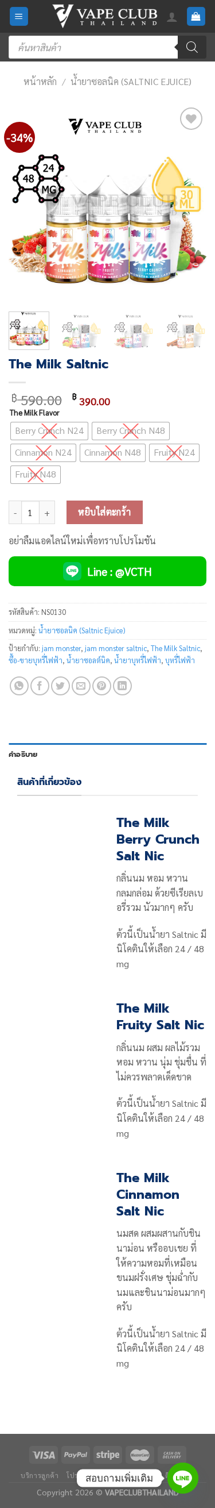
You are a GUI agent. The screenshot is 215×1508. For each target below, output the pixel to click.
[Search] (192, 47)
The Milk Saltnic (175, 648)
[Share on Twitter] (60, 685)
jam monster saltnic (116, 648)
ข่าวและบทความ (130, 1475)
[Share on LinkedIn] (122, 685)
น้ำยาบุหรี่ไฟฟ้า (137, 660)
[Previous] (27, 204)
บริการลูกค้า (40, 1475)
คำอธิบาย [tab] (23, 754)
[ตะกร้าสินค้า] (196, 16)
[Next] (188, 204)
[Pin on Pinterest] (101, 685)
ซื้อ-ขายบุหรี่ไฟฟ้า (35, 660)
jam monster (61, 648)
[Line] (182, 1478)
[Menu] (19, 16)
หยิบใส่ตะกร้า (104, 512)
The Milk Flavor (35, 413)
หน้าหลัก (40, 81)
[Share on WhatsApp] (19, 685)
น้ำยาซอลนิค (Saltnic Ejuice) (131, 81)
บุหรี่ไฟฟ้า (180, 660)
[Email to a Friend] (81, 685)
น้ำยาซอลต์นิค (88, 660)
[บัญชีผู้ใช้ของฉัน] (172, 16)
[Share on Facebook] (39, 685)
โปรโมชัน (81, 1475)
